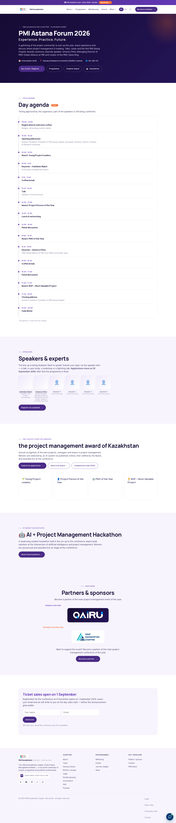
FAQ (64, 784)
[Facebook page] (21, 782)
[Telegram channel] (32, 782)
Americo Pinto (41, 392)
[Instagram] (43, 782)
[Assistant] (169, 816)
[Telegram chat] (37, 782)
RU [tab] (126, 9)
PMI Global (132, 767)
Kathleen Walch (25, 392)
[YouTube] (26, 782)
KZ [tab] (130, 9)
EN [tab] (121, 9)
